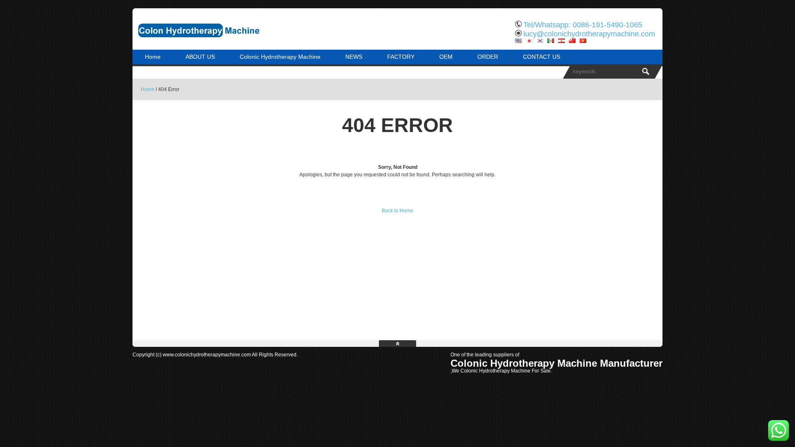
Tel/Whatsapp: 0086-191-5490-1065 (582, 25)
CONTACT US (541, 56)
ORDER (487, 56)
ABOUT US (200, 56)
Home (153, 56)
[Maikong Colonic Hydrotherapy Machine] (219, 43)
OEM (446, 56)
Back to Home (397, 211)
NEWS (353, 56)
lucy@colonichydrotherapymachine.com (589, 34)
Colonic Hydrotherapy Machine (280, 56)
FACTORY (400, 56)
